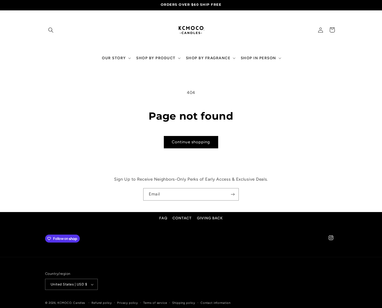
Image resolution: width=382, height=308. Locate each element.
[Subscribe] (233, 194)
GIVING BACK (210, 218)
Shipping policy (183, 302)
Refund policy (102, 302)
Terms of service (155, 302)
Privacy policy (127, 302)
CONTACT (182, 218)
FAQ (163, 218)
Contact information (216, 302)
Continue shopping (191, 142)
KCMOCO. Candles (71, 302)
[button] (51, 30)
